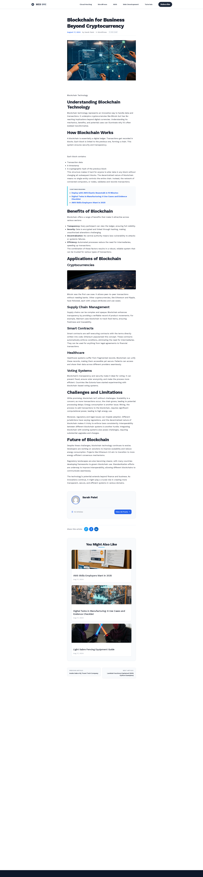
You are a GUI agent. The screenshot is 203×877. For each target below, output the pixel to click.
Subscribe (165, 4)
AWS (115, 4)
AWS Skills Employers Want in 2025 (88, 202)
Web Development (131, 4)
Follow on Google (171, 873)
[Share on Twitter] (86, 529)
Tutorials (148, 4)
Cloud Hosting (86, 4)
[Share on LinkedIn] (96, 529)
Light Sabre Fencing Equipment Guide (94, 649)
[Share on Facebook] (91, 529)
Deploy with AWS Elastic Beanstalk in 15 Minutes (95, 193)
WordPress (102, 4)
